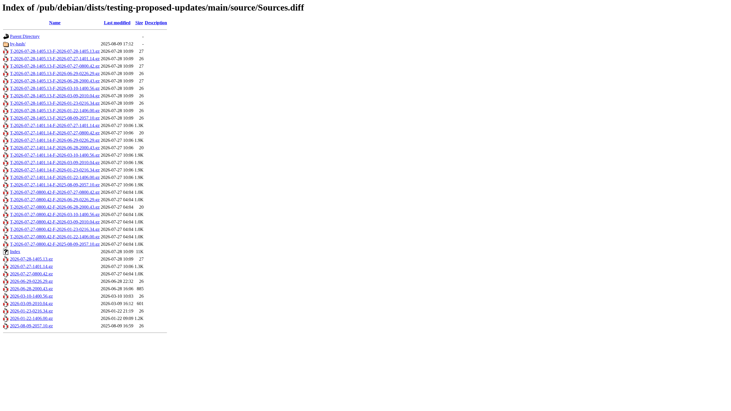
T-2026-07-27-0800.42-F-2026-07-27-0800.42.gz (55, 192)
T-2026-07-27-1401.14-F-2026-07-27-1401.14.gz (55, 125)
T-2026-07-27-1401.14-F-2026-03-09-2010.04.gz (55, 162)
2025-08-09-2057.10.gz (31, 325)
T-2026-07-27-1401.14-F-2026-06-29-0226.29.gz (55, 140)
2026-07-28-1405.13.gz (31, 259)
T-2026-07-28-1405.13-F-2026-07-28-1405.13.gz (55, 51)
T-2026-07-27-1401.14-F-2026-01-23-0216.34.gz (55, 170)
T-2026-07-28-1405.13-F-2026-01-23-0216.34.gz (55, 103)
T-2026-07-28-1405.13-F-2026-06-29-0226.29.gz (55, 73)
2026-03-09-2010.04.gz (31, 303)
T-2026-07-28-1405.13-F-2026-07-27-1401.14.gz (55, 58)
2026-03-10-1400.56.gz (31, 296)
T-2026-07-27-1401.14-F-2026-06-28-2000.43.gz (55, 147)
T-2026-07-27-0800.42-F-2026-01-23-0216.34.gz (55, 229)
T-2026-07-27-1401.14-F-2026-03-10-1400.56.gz (55, 155)
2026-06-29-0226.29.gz (31, 281)
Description (156, 22)
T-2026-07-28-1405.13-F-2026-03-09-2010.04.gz (55, 95)
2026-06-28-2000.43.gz (31, 288)
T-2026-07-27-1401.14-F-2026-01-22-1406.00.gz (55, 177)
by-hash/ (17, 43)
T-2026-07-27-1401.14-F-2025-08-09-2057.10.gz (55, 184)
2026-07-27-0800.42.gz (31, 273)
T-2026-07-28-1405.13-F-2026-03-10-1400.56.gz (55, 88)
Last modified (117, 22)
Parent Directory (25, 36)
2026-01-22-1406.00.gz (31, 318)
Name (55, 22)
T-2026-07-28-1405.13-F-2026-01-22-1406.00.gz (55, 110)
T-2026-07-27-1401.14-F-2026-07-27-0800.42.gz (55, 132)
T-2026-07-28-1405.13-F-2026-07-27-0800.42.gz (55, 66)
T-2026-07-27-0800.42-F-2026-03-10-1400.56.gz (55, 214)
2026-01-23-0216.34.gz (31, 311)
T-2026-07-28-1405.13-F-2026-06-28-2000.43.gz (55, 80)
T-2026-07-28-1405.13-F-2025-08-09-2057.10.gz (55, 118)
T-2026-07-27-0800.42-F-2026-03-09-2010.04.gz (55, 221)
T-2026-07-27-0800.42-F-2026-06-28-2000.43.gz (55, 207)
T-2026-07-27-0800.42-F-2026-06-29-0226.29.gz (55, 199)
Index (15, 251)
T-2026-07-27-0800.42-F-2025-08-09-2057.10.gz (55, 244)
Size (139, 22)
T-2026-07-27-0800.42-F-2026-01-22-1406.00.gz (55, 236)
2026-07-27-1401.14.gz (31, 266)
